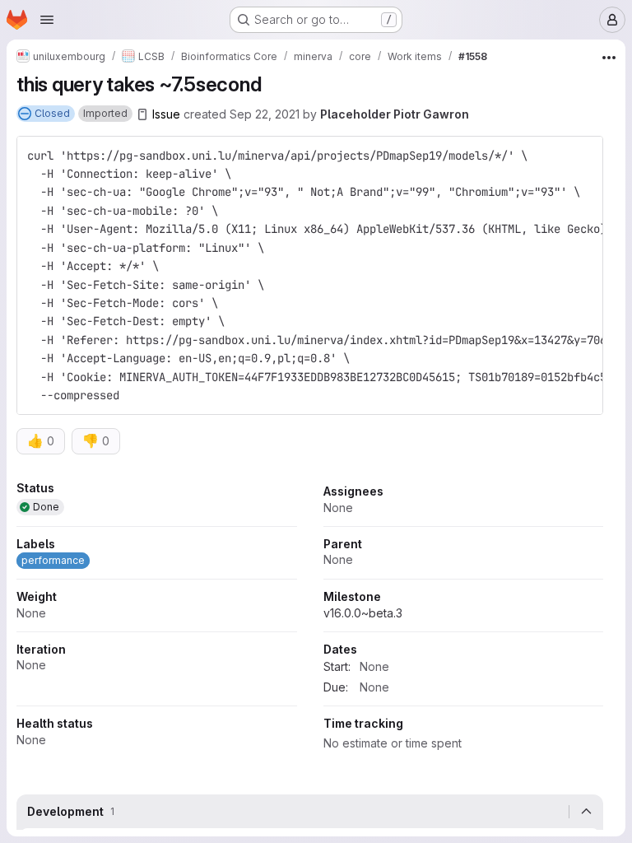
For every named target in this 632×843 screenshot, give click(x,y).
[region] (309, 621)
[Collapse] (586, 812)
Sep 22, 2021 (265, 114)
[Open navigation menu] (47, 20)
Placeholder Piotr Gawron (394, 114)
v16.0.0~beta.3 (362, 613)
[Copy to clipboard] (583, 155)
